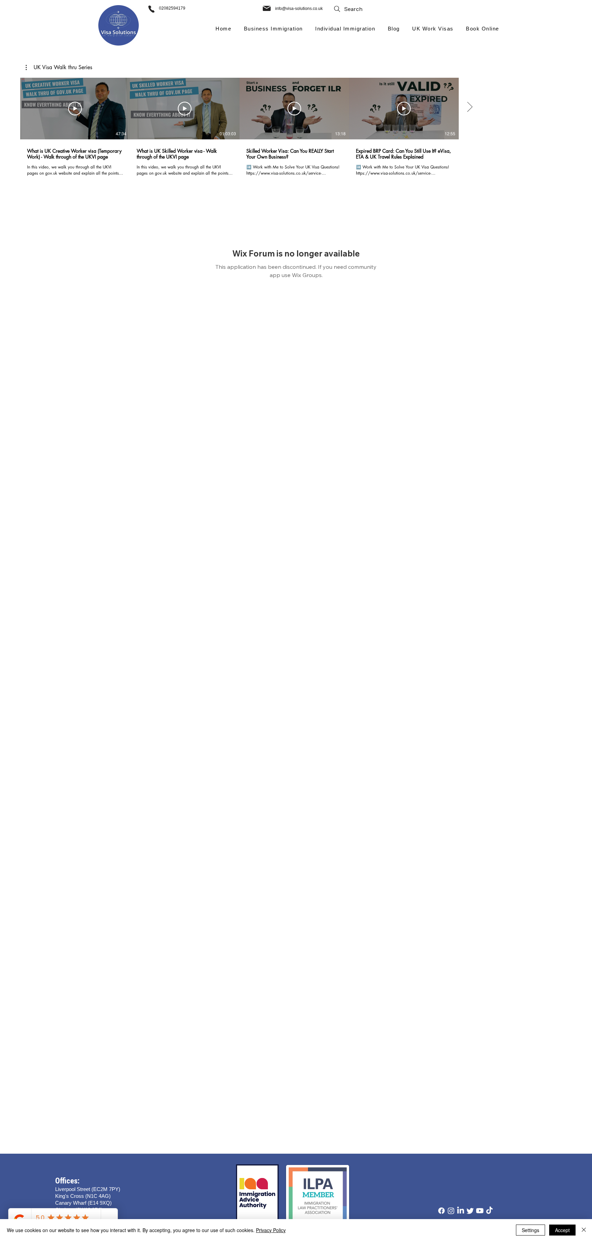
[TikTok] (489, 1210)
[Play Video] (75, 108)
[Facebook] (441, 1210)
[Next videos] (469, 107)
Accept (562, 1230)
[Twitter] (470, 1210)
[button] (273, 29)
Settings (530, 1230)
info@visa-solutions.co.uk (299, 8)
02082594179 (172, 8)
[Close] (584, 1230)
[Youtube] (480, 1210)
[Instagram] (451, 1210)
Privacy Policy (271, 1230)
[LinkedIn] (460, 1210)
